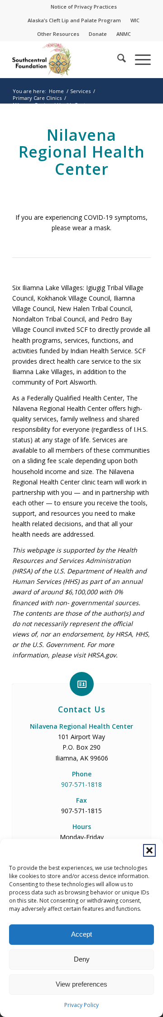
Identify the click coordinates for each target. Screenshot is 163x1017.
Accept (81, 934)
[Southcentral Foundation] (67, 59)
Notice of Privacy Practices (84, 6)
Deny (82, 959)
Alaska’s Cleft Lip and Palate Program (74, 20)
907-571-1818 (81, 784)
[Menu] (138, 59)
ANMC (123, 33)
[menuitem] (84, 7)
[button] (149, 850)
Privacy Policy (81, 1005)
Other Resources (58, 33)
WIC (134, 20)
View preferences (81, 984)
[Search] (117, 59)
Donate (98, 33)
